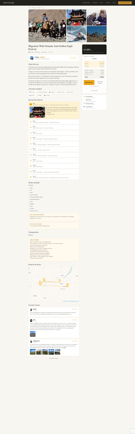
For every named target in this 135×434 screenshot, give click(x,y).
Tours (43, 7)
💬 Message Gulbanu (100, 82)
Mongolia (34, 7)
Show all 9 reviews (54, 358)
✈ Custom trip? (94, 90)
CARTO (77, 301)
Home (29, 7)
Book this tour (89, 82)
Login (114, 2)
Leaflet (65, 301)
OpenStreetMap (72, 301)
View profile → (73, 58)
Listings (95, 2)
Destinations (86, 2)
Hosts (101, 2)
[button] (60, 280)
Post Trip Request (125, 2)
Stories (108, 2)
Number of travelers (89, 56)
